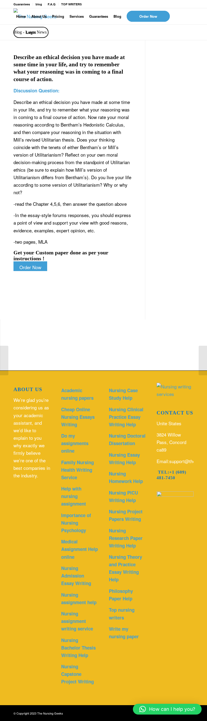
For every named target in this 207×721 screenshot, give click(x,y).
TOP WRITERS (71, 4)
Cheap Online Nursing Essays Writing (78, 417)
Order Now (30, 267)
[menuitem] (21, 16)
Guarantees (21, 4)
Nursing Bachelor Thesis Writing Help (78, 647)
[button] (167, 709)
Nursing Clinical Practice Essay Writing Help (126, 417)
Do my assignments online (74, 443)
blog (39, 4)
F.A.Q (52, 4)
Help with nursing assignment (73, 496)
